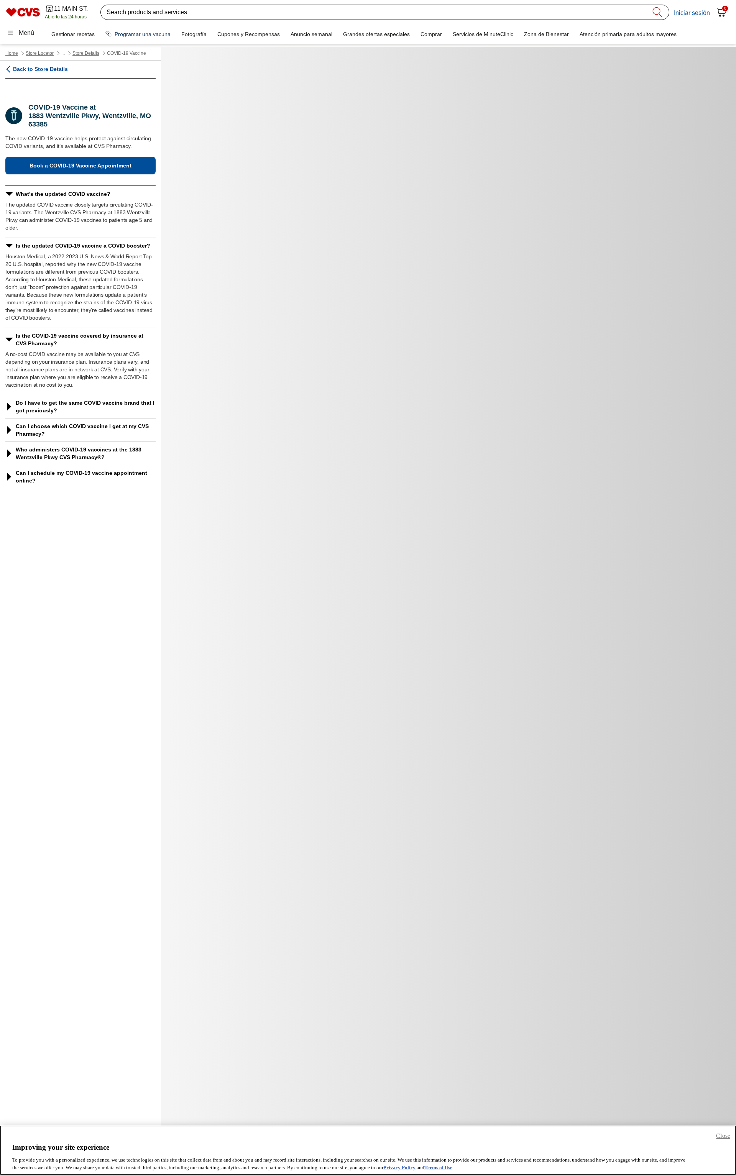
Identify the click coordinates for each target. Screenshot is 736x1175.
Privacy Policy (399, 1167)
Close (723, 1135)
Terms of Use (438, 1167)
